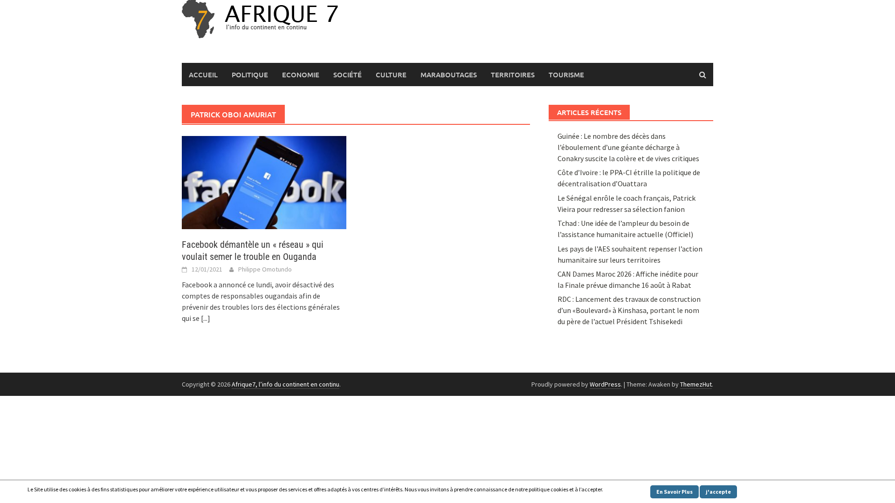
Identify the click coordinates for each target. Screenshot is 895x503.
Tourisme (566, 74)
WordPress (605, 384)
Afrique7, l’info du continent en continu (285, 384)
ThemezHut (696, 384)
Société (347, 74)
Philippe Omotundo (265, 269)
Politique (250, 74)
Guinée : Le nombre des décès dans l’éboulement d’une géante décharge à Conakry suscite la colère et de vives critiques (628, 147)
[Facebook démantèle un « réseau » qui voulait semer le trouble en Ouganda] (264, 181)
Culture (391, 74)
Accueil (203, 74)
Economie (300, 74)
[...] (205, 318)
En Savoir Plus (674, 491)
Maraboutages (448, 74)
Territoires (513, 74)
